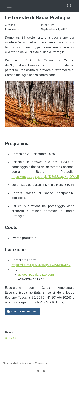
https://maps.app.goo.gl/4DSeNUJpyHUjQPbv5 (45, 177)
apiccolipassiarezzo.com (36, 274)
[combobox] (69, 5)
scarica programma (23, 311)
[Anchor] (8, 129)
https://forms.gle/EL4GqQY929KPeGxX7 (41, 265)
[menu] (9, 5)
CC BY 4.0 (10, 338)
